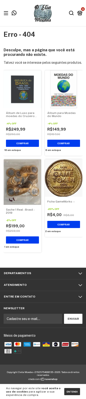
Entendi (72, 391)
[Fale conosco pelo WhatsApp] (14, 14)
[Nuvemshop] (43, 380)
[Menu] (7, 13)
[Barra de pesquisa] (71, 13)
